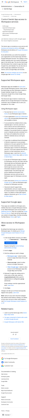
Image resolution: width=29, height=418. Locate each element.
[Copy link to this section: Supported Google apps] (23, 202)
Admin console (5, 388)
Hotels (12, 217)
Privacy (7, 410)
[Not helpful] (16, 334)
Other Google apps (12, 267)
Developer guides (5, 376)
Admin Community (5, 399)
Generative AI (19, 6)
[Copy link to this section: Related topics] (14, 309)
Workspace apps (12, 256)
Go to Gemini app (10, 242)
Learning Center (5, 379)
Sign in (25, 1)
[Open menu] (2, 2)
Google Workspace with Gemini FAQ (14, 322)
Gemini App (8, 9)
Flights (18, 217)
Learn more (11, 285)
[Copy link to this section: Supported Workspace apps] (2, 83)
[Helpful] (13, 334)
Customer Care (5, 404)
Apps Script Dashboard (6, 390)
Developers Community (7, 402)
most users (22, 86)
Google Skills (4, 381)
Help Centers (4, 374)
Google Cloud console (6, 393)
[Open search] (21, 2)
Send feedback (15, 338)
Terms (2, 410)
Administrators (6, 6)
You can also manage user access (14, 72)
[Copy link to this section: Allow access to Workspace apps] (6, 225)
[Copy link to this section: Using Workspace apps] (18, 109)
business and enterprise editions (10, 48)
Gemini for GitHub (15, 74)
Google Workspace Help (6, 14)
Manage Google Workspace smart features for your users (13, 232)
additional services (6, 211)
